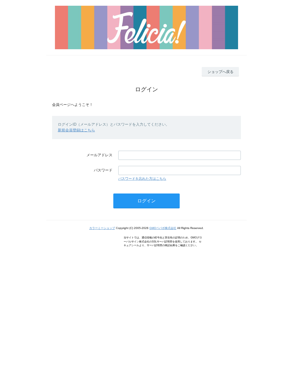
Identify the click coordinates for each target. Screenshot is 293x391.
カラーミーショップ (102, 228)
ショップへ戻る (220, 72)
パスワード (103, 170)
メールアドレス (99, 155)
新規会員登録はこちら (76, 130)
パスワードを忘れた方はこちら (142, 179)
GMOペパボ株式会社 (162, 228)
